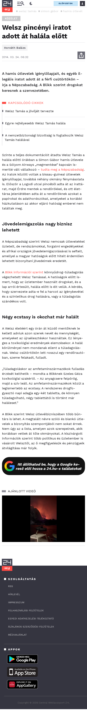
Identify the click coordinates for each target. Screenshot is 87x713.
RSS (10, 586)
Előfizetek (66, 3)
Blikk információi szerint (24, 272)
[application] (43, 518)
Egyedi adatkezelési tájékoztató (31, 618)
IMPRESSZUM (16, 602)
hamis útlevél (73, 11)
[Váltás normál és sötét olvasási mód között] (31, 3)
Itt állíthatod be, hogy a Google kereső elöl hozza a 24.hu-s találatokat (48, 466)
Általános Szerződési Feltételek (31, 626)
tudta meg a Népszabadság (62, 169)
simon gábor (49, 11)
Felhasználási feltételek (26, 610)
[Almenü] (20, 3)
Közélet (11, 18)
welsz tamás (27, 11)
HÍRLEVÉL (14, 594)
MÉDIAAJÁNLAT (17, 634)
